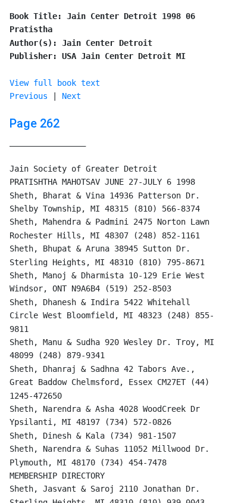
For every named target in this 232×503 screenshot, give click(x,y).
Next (71, 96)
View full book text (55, 83)
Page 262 (34, 123)
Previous (29, 96)
